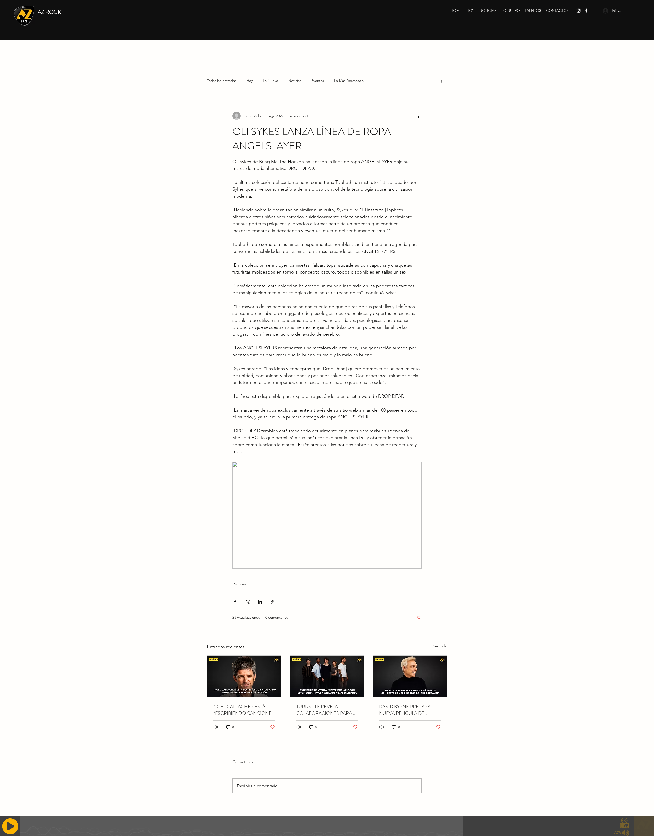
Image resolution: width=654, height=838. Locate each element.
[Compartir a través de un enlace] (272, 601)
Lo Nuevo (270, 80)
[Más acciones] (418, 116)
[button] (440, 81)
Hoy (250, 80)
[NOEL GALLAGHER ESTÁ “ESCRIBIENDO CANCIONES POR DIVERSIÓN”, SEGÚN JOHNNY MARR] (244, 676)
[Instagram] (578, 10)
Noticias (294, 80)
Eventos (317, 80)
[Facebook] (586, 10)
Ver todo (440, 646)
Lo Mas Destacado (349, 80)
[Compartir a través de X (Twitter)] (247, 601)
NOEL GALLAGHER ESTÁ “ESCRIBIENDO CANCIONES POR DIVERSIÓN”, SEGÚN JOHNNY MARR (243, 710)
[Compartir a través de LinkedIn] (260, 601)
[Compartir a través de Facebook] (234, 601)
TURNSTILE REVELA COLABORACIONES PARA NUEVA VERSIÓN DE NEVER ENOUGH (326, 710)
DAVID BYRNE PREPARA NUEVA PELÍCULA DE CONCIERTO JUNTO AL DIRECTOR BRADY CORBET (408, 710)
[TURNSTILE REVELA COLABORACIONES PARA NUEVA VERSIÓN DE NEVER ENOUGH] (327, 676)
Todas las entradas (221, 80)
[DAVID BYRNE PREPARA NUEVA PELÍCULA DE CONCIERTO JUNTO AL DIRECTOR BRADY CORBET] (410, 676)
